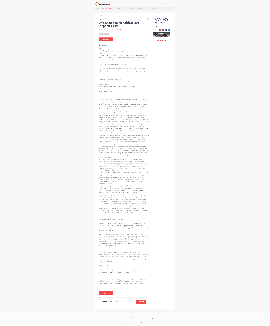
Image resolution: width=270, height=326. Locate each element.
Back (101, 15)
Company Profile (161, 40)
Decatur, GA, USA (116, 30)
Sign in (168, 4)
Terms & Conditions (130, 318)
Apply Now (106, 39)
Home (117, 318)
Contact (122, 318)
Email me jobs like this (106, 301)
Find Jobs (139, 318)
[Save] (148, 19)
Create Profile (146, 318)
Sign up (173, 4)
